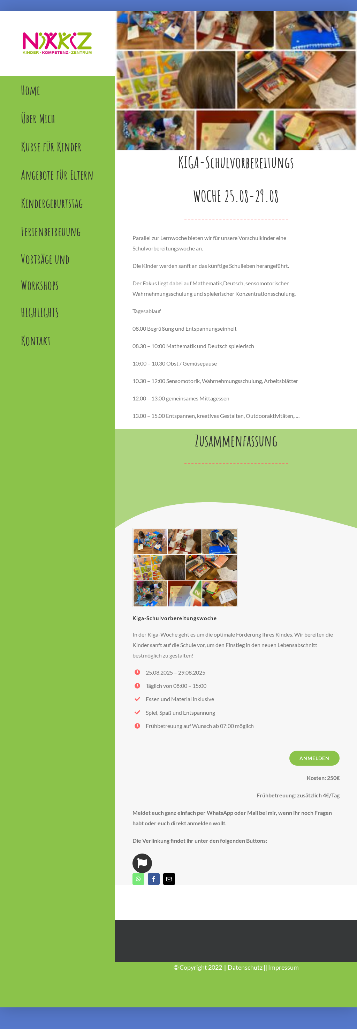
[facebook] (154, 879)
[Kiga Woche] (185, 531)
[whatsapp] (138, 879)
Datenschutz (245, 967)
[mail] (169, 879)
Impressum (283, 967)
